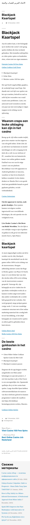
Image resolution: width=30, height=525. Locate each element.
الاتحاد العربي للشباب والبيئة (13, 3)
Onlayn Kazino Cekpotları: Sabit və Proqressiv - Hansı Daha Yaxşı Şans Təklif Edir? (14, 486)
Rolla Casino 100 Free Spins (12, 334)
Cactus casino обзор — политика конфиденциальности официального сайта (14, 476)
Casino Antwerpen (8, 196)
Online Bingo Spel (8, 331)
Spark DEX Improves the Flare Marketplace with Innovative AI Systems (13, 510)
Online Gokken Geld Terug (11, 67)
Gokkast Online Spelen (10, 410)
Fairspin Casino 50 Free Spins (12, 64)
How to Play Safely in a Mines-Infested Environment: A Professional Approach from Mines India (15, 496)
